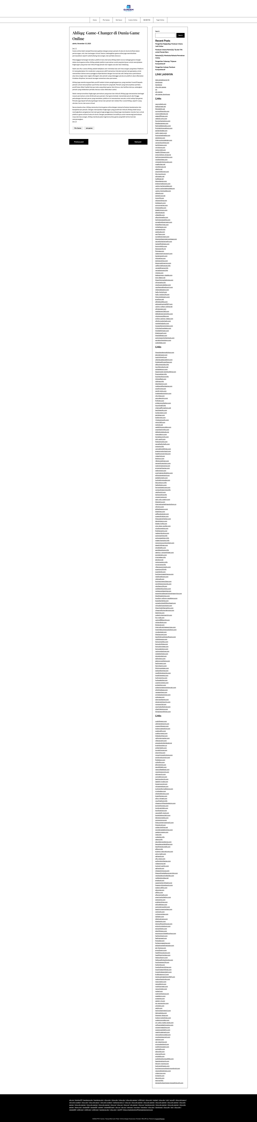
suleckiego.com (160, 343)
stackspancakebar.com (163, 285)
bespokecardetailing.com (163, 844)
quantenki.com (160, 572)
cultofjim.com (160, 762)
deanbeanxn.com (161, 384)
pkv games (89, 128)
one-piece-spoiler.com (163, 526)
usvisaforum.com (161, 777)
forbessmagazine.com (162, 943)
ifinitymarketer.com (162, 668)
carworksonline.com (162, 143)
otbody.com (159, 193)
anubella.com (159, 1056)
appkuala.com (160, 232)
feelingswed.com (161, 938)
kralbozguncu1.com (162, 974)
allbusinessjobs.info (162, 364)
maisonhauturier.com (162, 979)
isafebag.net (159, 179)
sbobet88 (86, 1107)
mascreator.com (160, 982)
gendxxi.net (159, 560)
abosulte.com (160, 1051)
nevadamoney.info (161, 270)
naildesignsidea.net (162, 878)
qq (156, 89)
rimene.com (159, 273)
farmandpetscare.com (162, 487)
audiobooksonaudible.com (164, 1059)
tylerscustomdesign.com (163, 140)
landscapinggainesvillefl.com (165, 977)
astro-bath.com (160, 854)
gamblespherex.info (162, 550)
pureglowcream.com (162, 237)
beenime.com (159, 613)
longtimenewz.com (161, 675)
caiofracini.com (160, 492)
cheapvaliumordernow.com (164, 610)
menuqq (130, 1107)
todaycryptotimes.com (163, 1018)
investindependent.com (163, 972)
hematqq (144, 1107)
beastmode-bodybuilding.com (165, 372)
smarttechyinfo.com (162, 429)
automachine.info (161, 535)
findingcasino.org (161, 531)
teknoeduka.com (161, 1013)
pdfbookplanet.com (162, 514)
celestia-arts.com (161, 118)
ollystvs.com (159, 507)
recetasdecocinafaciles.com (164, 875)
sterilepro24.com (161, 586)
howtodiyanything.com (163, 967)
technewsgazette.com (162, 220)
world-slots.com (160, 391)
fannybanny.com (161, 666)
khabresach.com (160, 333)
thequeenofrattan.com (163, 519)
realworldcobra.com (162, 533)
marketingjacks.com (162, 323)
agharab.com (159, 868)
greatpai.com (159, 880)
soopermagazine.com (162, 1027)
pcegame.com (160, 998)
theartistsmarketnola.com (164, 280)
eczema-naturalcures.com (164, 851)
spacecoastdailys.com (162, 1030)
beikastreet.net (160, 106)
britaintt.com (159, 1076)
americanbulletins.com (163, 897)
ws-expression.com (162, 1003)
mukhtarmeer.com (161, 986)
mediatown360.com (162, 311)
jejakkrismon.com (161, 210)
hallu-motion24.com (162, 294)
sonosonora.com (161, 820)
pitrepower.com (160, 309)
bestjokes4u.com (161, 410)
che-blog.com (160, 396)
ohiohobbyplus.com (162, 793)
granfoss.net (159, 299)
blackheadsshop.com (162, 596)
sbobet (155, 1100)
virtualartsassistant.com (163, 605)
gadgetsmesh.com (161, 478)
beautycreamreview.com (163, 909)
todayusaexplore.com (162, 728)
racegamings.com (161, 692)
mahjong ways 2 (118, 1102)
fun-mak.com (159, 617)
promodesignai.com (162, 1044)
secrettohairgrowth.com (163, 241)
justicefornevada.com (162, 480)
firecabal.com (159, 941)
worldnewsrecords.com (163, 584)
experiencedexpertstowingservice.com (168, 593)
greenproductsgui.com (163, 451)
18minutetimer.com (162, 461)
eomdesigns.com (161, 555)
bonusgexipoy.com (161, 649)
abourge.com (159, 890)
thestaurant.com (161, 634)
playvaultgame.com (162, 699)
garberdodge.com (161, 130)
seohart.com (159, 1039)
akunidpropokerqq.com (163, 842)
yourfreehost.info (161, 801)
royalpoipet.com (161, 632)
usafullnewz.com (161, 721)
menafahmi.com (160, 984)
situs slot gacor (181, 1100)
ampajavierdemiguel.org (163, 743)
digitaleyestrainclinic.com (164, 314)
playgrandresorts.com (162, 702)
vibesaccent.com (161, 740)
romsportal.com (160, 704)
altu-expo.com (160, 859)
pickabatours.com (161, 369)
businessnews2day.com (163, 581)
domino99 (78, 1100)
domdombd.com (161, 656)
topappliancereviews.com (164, 326)
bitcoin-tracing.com (162, 1063)
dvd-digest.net (160, 277)
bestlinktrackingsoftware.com (165, 637)
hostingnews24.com (162, 962)
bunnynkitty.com (161, 246)
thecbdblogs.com (161, 335)
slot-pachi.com (160, 439)
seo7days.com (160, 234)
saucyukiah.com (160, 104)
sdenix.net (158, 169)
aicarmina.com (160, 753)
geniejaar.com (160, 415)
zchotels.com (159, 1006)
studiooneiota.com (161, 528)
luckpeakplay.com (161, 680)
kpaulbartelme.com (162, 601)
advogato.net (159, 176)
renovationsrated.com (163, 1035)
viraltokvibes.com (161, 159)
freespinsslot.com (161, 441)
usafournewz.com (161, 733)
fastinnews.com (160, 663)
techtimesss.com (161, 145)
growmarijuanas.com (162, 468)
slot (167, 1100)
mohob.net (159, 425)
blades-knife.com (161, 523)
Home (95, 20)
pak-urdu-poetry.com (162, 499)
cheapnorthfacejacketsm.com (165, 803)
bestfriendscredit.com (162, 847)
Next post (138, 142)
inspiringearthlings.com (163, 969)
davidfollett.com (161, 767)
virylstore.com (160, 147)
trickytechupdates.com (163, 328)
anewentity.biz (160, 229)
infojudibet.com (160, 379)
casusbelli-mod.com (162, 813)
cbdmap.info (159, 381)
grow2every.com (161, 950)
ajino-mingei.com (161, 798)
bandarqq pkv (88, 1100)
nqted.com (159, 991)
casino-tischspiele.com (163, 191)
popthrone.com (160, 388)
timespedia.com (160, 208)
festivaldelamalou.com (163, 126)
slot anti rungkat (75, 1102)
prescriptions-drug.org (163, 155)
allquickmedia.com (161, 217)
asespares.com (160, 900)
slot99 (119, 1110)
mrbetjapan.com (161, 227)
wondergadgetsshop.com (164, 830)
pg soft (172, 1100)
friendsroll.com (160, 825)
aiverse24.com (160, 1054)
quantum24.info (160, 569)
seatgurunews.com (161, 832)
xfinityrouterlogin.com (163, 321)
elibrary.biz (159, 849)
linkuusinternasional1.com (164, 822)
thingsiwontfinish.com (163, 711)
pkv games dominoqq (162, 94)
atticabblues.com (161, 904)
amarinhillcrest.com (162, 171)
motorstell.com (160, 150)
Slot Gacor (119, 20)
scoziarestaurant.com (162, 1037)
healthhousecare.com (162, 953)
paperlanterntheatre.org (163, 883)
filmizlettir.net (160, 109)
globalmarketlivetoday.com (164, 945)
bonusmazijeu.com (161, 642)
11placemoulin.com (162, 420)
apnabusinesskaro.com (163, 340)
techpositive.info (161, 495)
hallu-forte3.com (161, 292)
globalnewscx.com (161, 509)
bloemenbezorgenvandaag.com (166, 239)
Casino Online (132, 20)
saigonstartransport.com (163, 253)
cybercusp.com (160, 1073)
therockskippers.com (162, 297)
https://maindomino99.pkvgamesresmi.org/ (138, 1110)
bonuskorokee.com (161, 646)
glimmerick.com (160, 765)
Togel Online (160, 20)
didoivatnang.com (161, 919)
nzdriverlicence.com (162, 994)
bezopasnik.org (160, 249)
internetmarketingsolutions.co (165, 504)
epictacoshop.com (161, 261)
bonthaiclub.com (161, 810)
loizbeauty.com (160, 203)
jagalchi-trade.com (161, 781)
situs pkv (108, 1100)
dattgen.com (159, 916)
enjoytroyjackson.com (162, 926)
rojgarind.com (160, 456)
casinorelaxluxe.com (162, 651)
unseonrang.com (161, 497)
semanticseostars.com (163, 463)
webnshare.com (160, 470)
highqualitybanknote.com (164, 960)
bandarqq (158, 85)
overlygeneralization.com (164, 473)
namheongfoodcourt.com (164, 287)
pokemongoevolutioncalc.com (165, 687)
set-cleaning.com (161, 1042)
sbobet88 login (109, 1107)
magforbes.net (160, 164)
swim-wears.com (161, 133)
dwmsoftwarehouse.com (163, 924)
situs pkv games (160, 87)
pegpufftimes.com (161, 116)
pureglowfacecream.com (163, 222)
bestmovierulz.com (161, 779)
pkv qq (71, 1100)
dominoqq (158, 82)
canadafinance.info (161, 268)
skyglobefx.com (160, 548)
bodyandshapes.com (162, 1066)
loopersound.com (161, 784)
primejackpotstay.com (162, 695)
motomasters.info (161, 562)
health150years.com (162, 152)
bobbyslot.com (160, 417)
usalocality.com (160, 731)
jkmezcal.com (159, 625)
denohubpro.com (161, 521)
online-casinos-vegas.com (164, 318)
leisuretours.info (161, 482)
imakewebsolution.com (163, 393)
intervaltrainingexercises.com (165, 627)
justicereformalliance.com (164, 789)
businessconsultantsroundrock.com (167, 1068)
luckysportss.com (161, 678)
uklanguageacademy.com (163, 360)
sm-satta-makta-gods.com (164, 1022)
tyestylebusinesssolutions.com (165, 629)
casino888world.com (162, 620)
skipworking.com (161, 200)
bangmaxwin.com (161, 256)
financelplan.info (161, 374)
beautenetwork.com (162, 1061)
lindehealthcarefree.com (163, 362)
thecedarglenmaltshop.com (164, 352)
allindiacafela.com (161, 302)
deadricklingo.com (161, 545)
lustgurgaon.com (161, 413)
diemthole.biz (160, 212)
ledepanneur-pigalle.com (163, 275)
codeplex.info (160, 837)
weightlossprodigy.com (163, 427)
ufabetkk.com (160, 215)
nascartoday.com (161, 989)
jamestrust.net (160, 196)
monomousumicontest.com (164, 543)
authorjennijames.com (163, 861)
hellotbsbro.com (161, 485)
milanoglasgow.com (162, 290)
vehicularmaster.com (162, 738)
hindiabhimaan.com (162, 331)
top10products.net (161, 367)
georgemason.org (161, 355)
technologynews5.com (163, 1010)
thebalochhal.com (161, 736)
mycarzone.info (160, 564)
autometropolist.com (162, 907)
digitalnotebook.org (162, 432)
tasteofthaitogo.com (162, 244)
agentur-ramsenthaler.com (164, 552)
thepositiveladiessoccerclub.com (166, 873)
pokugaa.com (159, 697)
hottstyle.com (160, 965)
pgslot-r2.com (160, 1001)
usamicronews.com (161, 683)
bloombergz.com (161, 181)
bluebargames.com (161, 123)
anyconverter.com (161, 205)
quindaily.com (160, 1049)
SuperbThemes (160, 1119)
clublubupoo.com (161, 639)
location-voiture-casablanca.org (166, 598)
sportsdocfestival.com (162, 707)
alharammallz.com (161, 895)
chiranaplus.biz (160, 282)
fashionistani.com (161, 936)
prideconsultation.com (163, 403)
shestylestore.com (161, 709)
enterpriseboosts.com (162, 183)
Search (157, 31)
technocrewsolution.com (163, 157)
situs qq (128, 1102)
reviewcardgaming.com (163, 591)
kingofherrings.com (162, 224)
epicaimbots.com (161, 928)
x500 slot (141, 1100)
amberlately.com (161, 748)
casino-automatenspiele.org (165, 188)
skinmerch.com (160, 774)
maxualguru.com (161, 434)
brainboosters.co (161, 745)
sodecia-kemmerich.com (163, 615)
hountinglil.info (160, 405)
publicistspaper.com (162, 1047)
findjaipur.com (160, 760)
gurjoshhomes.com (161, 806)
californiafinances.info (162, 265)
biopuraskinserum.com (163, 263)
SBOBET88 (146, 20)
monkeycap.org (160, 167)
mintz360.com (160, 422)
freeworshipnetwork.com (164, 885)
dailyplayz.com (160, 658)
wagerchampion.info (162, 540)
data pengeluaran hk (162, 80)
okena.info (159, 839)
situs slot (149, 1100)
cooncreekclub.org (161, 114)
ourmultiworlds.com (162, 111)
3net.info (158, 834)
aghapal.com (159, 856)
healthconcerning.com (163, 454)
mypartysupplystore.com (164, 755)
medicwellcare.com (161, 576)
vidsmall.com (159, 579)
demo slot (78, 1107)
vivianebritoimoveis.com (163, 162)
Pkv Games (106, 20)
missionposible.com (162, 316)
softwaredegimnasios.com (164, 1025)
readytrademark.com (162, 1032)
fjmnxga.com (159, 251)
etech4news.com (161, 931)
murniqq (137, 1107)
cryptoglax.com (160, 791)
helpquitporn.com (161, 957)
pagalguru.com (160, 996)
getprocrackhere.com (162, 661)
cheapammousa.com (162, 871)
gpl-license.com (160, 948)
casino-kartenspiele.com (163, 186)
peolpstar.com (160, 138)
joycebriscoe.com (161, 750)
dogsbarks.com (160, 921)
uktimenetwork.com (162, 724)
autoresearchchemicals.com (164, 338)
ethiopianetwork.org (162, 475)
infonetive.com (160, 258)
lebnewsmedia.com (161, 818)
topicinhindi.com (161, 357)
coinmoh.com (160, 912)
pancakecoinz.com (161, 398)
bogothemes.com (161, 796)
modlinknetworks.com (163, 673)
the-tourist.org (160, 174)
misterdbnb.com (161, 622)
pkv (172, 1107)
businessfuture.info (162, 376)
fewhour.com (159, 458)
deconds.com (159, 1078)
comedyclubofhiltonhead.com (165, 603)
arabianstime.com (161, 902)
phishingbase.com (161, 690)
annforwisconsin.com (162, 757)
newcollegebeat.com (162, 769)
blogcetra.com (160, 502)
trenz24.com (159, 198)
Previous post (79, 142)
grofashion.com (160, 685)
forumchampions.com (162, 121)
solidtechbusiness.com (163, 589)
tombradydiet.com (161, 808)
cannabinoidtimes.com (163, 449)
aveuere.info (159, 446)
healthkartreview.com (162, 955)
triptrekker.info (160, 557)
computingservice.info (163, 490)
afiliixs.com (159, 892)
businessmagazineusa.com (164, 574)
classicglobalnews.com (163, 1071)
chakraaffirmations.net (163, 408)
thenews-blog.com (161, 1015)
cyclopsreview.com (161, 914)
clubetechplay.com (161, 654)
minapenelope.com (161, 786)
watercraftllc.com (161, 888)
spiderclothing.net (161, 827)
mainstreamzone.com (162, 466)
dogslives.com (160, 511)
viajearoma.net (160, 863)
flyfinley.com (159, 401)
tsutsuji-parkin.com (162, 866)
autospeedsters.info (162, 538)
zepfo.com (158, 1008)
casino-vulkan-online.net (163, 306)
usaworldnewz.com (162, 726)
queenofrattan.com (162, 516)
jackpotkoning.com (161, 670)
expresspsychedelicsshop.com (165, 933)
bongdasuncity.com (162, 437)
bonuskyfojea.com (161, 644)
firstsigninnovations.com (163, 128)
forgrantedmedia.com (162, 135)
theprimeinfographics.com (164, 608)
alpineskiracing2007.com (163, 304)
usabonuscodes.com (162, 1020)
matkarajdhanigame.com (163, 386)
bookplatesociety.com (162, 815)
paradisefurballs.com (162, 444)
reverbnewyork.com (162, 772)
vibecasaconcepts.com (163, 567)
